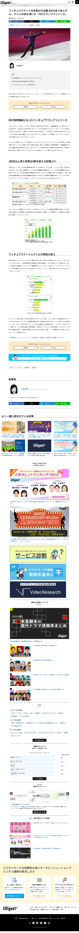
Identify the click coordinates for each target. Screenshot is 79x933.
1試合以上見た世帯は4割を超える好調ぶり (23, 81)
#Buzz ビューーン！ (16, 735)
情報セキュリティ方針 (54, 918)
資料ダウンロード (15, 896)
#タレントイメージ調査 (16, 732)
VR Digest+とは (34, 909)
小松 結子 (25, 389)
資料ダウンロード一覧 (39, 812)
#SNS (31, 713)
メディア (51, 907)
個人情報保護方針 (43, 918)
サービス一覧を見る (65, 896)
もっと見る (39, 778)
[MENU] (77, 2)
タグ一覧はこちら (39, 740)
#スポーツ (19, 25)
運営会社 (63, 918)
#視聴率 (37, 25)
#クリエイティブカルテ (30, 732)
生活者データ (59, 907)
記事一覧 (66, 907)
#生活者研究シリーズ (31, 723)
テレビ (12, 25)
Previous (11, 793)
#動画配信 (37, 713)
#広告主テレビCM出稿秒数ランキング (48, 723)
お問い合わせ (41, 896)
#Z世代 (25, 713)
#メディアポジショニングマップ (46, 732)
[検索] (72, 2)
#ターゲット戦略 (24, 716)
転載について (34, 918)
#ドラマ (19, 713)
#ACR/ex (59, 732)
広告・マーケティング (41, 907)
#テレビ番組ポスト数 (16, 726)
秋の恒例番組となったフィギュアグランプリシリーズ (26, 78)
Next (67, 793)
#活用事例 (62, 723)
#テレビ (25, 25)
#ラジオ (13, 713)
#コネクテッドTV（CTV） (49, 713)
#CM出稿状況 (14, 716)
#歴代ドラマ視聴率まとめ (17, 723)
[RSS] (69, 2)
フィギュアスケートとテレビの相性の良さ (23, 85)
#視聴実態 (31, 25)
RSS (62, 909)
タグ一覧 (73, 907)
